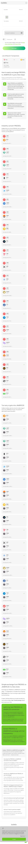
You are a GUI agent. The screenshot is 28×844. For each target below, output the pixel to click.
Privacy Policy (18, 44)
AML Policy (10, 44)
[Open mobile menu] (26, 3)
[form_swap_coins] (6, 17)
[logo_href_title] (4, 3)
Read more (22, 836)
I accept (14, 839)
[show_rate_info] (15, 39)
